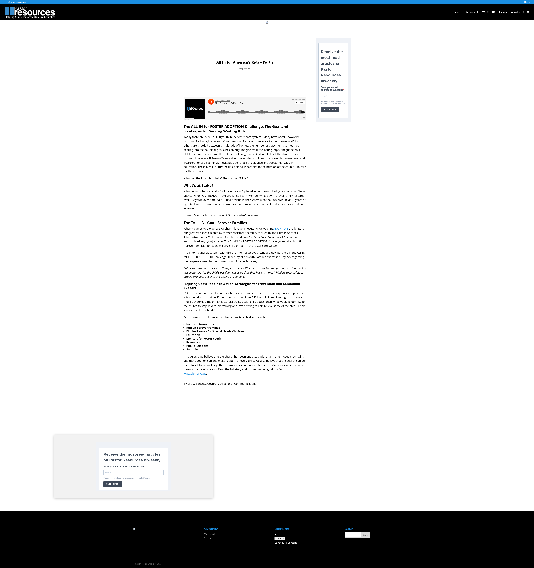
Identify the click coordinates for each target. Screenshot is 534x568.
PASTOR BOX (488, 12)
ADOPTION (280, 228)
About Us (516, 12)
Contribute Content (285, 542)
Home (456, 12)
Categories (469, 12)
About (277, 534)
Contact (208, 538)
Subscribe (279, 538)
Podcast (503, 12)
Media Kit (209, 534)
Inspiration (245, 68)
